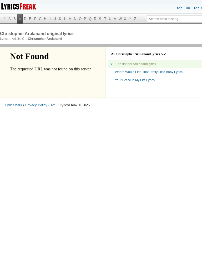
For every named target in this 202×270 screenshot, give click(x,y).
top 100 (183, 8)
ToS (53, 105)
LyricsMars (13, 105)
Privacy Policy (36, 105)
